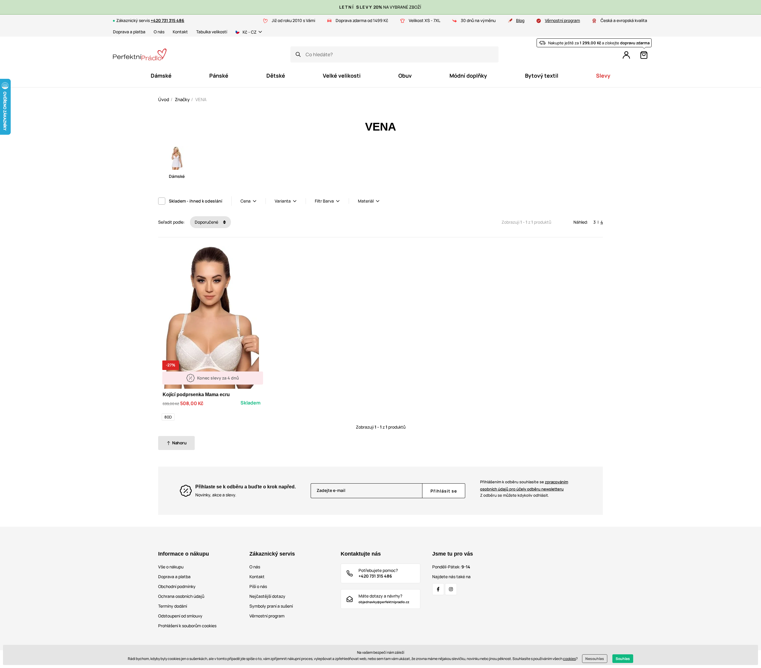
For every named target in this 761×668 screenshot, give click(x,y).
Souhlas (623, 658)
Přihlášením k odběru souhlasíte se (524, 485)
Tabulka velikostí (211, 32)
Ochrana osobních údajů (181, 596)
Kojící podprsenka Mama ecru (196, 394)
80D (168, 417)
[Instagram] (451, 589)
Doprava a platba (129, 32)
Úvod (163, 99)
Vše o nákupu (170, 567)
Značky (182, 99)
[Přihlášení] (626, 55)
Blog (520, 20)
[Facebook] (438, 589)
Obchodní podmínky (177, 586)
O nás (159, 32)
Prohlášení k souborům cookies (187, 625)
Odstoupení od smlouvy (180, 616)
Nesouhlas (594, 658)
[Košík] (644, 55)
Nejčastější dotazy (267, 596)
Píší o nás (258, 586)
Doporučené (207, 222)
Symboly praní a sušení (271, 606)
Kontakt (180, 32)
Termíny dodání (172, 606)
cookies (569, 658)
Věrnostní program (562, 20)
